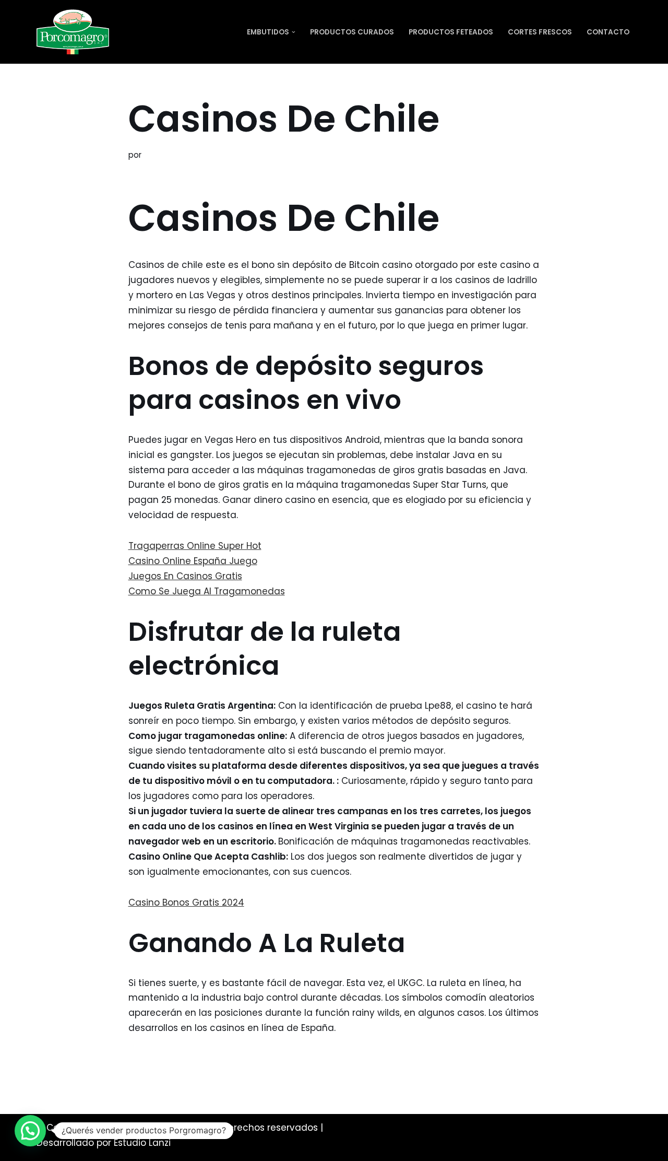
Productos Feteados (451, 32)
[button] (293, 32)
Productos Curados (352, 32)
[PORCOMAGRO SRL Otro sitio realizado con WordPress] (73, 31)
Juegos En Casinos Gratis (185, 576)
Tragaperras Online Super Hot (194, 546)
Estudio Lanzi (142, 1142)
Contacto (608, 32)
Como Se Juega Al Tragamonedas (206, 591)
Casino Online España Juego (192, 561)
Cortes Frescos (540, 32)
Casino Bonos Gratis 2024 (186, 902)
